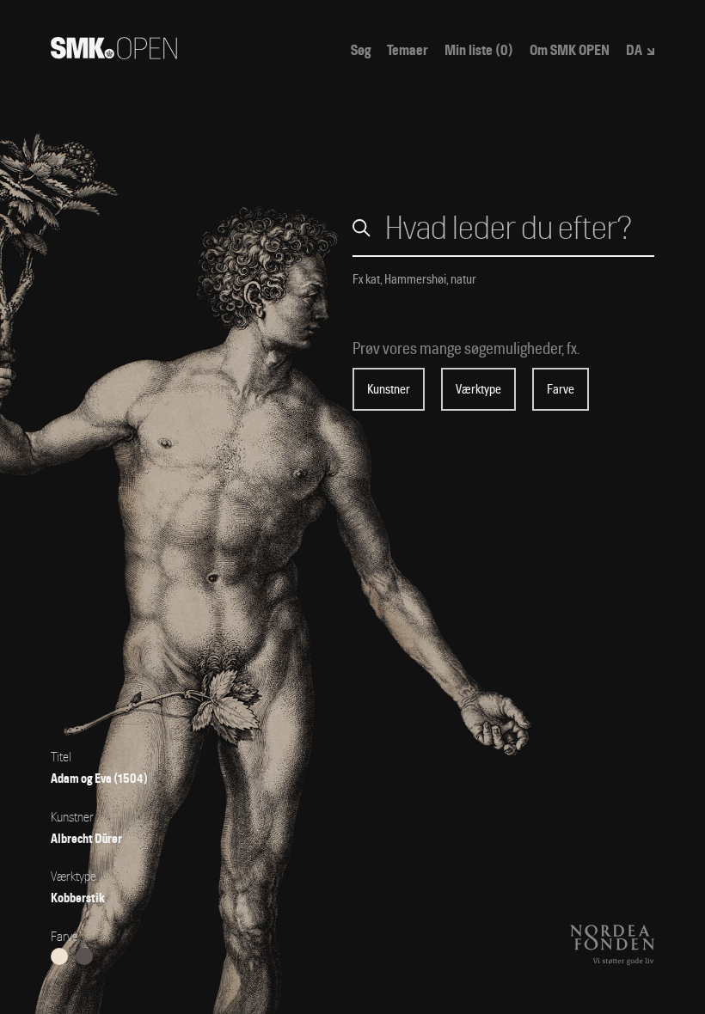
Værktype (478, 389)
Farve (560, 389)
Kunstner (388, 389)
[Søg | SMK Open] (114, 54)
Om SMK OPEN (570, 50)
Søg (361, 50)
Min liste (478, 50)
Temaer (407, 50)
